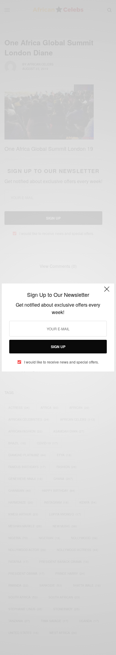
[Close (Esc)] (107, 291)
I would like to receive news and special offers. (61, 362)
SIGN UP (58, 346)
